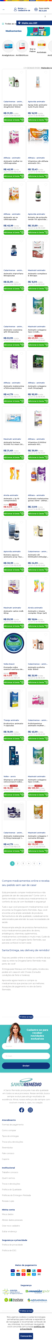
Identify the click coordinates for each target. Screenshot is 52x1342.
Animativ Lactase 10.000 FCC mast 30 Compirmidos (13, 443)
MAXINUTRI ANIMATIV (36, 270)
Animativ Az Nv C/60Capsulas (11, 218)
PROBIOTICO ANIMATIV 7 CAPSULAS (13, 725)
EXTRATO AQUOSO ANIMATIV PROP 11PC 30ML (13, 556)
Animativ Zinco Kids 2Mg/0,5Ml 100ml (13, 106)
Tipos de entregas (10, 1136)
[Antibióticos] (22, 46)
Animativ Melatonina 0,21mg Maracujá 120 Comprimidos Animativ (14, 837)
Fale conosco (8, 1153)
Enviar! (26, 1066)
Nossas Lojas (8, 1201)
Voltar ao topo (27, 1017)
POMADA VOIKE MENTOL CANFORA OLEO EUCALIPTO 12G (14, 668)
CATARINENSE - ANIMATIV (14, 101)
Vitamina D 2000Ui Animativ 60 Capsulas (37, 443)
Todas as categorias (15, 24)
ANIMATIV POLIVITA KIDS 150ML (36, 668)
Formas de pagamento (13, 1124)
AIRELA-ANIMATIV (11, 495)
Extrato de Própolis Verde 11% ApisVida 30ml (37, 218)
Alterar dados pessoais (12, 1220)
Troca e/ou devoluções (12, 1142)
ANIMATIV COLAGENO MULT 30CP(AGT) (37, 387)
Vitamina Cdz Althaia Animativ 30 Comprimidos (38, 162)
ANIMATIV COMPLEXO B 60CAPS (37, 275)
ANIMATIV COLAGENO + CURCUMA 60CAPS (38, 837)
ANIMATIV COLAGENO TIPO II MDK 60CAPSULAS (37, 781)
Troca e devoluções (11, 1184)
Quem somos (8, 1178)
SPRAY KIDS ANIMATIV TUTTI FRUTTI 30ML (37, 106)
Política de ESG (9, 1250)
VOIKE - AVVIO (10, 776)
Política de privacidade (12, 1245)
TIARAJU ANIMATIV (11, 720)
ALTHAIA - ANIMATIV (12, 158)
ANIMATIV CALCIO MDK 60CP (13, 612)
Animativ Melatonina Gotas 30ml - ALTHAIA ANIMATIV (38, 500)
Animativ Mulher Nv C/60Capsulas (13, 162)
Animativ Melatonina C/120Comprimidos (14, 387)
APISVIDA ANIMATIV (36, 101)
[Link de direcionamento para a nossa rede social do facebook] (21, 1110)
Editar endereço (9, 1231)
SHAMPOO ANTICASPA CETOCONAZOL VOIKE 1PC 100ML (13, 781)
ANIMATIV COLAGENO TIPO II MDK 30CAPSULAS (37, 331)
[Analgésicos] (8, 46)
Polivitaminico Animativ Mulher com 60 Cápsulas (36, 725)
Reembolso (7, 1147)
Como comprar (9, 1130)
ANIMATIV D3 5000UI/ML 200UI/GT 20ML (37, 556)
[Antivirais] (41, 44)
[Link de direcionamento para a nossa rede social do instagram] (30, 1110)
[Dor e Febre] (33, 43)
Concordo (26, 1336)
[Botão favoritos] (21, 72)
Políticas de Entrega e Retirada (16, 1195)
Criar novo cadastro (11, 1226)
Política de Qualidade (12, 1189)
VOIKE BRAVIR (9, 664)
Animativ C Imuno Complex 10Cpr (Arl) (37, 612)
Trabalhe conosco (10, 1172)
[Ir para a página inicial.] (3, 9)
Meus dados (7, 1214)
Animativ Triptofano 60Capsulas (13, 275)
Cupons (5, 1159)
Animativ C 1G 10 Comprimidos (11, 500)
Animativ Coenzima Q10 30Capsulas (13, 331)
